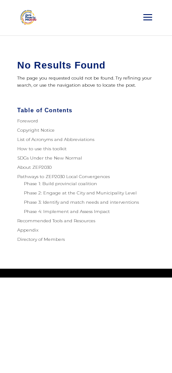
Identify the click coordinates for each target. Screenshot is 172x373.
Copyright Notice (36, 130)
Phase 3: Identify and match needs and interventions (81, 202)
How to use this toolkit (42, 149)
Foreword (27, 121)
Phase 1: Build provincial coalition (60, 183)
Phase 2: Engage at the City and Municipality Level (80, 193)
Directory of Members (41, 239)
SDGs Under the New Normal (49, 158)
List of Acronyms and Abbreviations (55, 139)
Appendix (27, 230)
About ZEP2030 (34, 167)
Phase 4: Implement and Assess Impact (67, 211)
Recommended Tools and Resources (56, 221)
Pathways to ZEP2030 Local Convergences (63, 176)
